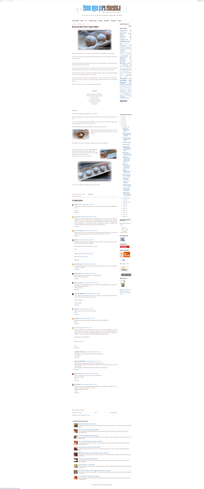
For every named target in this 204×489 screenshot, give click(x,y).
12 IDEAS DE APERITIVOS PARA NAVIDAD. (88, 435)
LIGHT (86, 20)
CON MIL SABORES (79, 293)
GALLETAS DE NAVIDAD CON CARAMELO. (126, 189)
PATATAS (127, 72)
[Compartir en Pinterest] (92, 194)
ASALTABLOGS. (123, 32)
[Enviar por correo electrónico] (88, 194)
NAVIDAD (82, 20)
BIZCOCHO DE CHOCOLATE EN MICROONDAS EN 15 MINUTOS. (93, 453)
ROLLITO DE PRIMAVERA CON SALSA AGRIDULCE (90, 441)
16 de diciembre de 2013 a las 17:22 (93, 361)
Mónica (76, 240)
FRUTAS (122, 59)
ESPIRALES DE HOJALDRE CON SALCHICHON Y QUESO (126, 148)
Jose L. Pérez (78, 216)
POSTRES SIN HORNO (75, 20)
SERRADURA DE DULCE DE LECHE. (87, 424)
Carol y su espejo (78, 230)
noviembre (125, 198)
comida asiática (128, 46)
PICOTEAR (126, 76)
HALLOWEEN (100, 20)
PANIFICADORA (126, 71)
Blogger (110, 484)
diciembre (125, 127)
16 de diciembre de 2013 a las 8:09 (86, 240)
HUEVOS (122, 66)
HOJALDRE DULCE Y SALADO (125, 64)
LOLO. (121, 67)
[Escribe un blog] (89, 194)
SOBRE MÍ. (119, 20)
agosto (124, 204)
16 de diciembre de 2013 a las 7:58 (90, 230)
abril (124, 212)
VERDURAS (123, 98)
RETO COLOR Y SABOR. (125, 88)
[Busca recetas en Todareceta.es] (124, 263)
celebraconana (78, 273)
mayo (124, 210)
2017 (122, 117)
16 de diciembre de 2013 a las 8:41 (89, 264)
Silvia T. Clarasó (78, 373)
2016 (122, 119)
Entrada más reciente (76, 412)
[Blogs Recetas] (125, 225)
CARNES (122, 38)
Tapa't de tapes (78, 264)
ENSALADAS (125, 55)
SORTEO (128, 95)
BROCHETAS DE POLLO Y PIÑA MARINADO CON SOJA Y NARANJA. (94, 470)
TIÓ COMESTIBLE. (126, 142)
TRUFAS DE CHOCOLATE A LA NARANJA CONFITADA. (126, 166)
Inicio (95, 412)
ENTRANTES (123, 57)
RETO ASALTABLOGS (125, 87)
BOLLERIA (123, 36)
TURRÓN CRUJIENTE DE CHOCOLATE (126, 171)
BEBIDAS (122, 33)
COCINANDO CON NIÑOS (93, 20)
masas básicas (127, 68)
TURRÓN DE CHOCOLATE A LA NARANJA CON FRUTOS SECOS (126, 159)
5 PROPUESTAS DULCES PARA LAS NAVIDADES (126, 194)
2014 (122, 123)
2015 (122, 121)
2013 (122, 125)
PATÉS (121, 74)
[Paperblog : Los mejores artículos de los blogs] (122, 260)
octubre (124, 200)
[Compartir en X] (90, 194)
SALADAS (122, 90)
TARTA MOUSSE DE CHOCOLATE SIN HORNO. (89, 447)
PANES (129, 69)
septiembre (125, 202)
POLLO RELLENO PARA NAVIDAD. (126, 175)
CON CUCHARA (126, 48)
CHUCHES (127, 43)
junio (124, 208)
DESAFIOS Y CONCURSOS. (125, 54)
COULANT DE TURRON (125, 182)
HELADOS (122, 61)
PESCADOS (128, 75)
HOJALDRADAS (126, 144)
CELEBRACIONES (113, 20)
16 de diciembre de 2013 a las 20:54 (90, 373)
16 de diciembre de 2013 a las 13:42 (87, 318)
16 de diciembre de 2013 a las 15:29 (92, 352)
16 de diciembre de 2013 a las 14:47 (83, 327)
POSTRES (123, 78)
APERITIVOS (123, 30)
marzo (124, 214)
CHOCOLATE (125, 41)
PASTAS (121, 72)
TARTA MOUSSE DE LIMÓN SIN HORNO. (88, 459)
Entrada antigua (113, 412)
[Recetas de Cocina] (124, 233)
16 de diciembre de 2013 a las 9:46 (90, 282)
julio (124, 206)
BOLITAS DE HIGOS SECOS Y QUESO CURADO (126, 154)
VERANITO (122, 96)
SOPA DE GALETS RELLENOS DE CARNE (126, 139)
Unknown (77, 318)
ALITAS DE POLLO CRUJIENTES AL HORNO (88, 476)
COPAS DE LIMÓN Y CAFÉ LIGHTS (126, 185)
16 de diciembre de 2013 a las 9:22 (88, 273)
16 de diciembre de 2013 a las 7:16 (88, 216)
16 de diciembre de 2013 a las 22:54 (89, 384)
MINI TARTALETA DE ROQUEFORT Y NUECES (126, 135)
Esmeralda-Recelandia (80, 361)
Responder (77, 212)
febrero (124, 216)
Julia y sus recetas (79, 283)
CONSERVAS (123, 49)
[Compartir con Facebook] (91, 194)
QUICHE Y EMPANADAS (125, 84)
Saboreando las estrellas (82, 256)
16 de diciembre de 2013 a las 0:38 (85, 204)
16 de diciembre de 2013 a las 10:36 (92, 293)
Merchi (76, 204)
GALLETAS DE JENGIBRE (125, 178)
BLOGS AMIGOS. (106, 20)
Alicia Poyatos (78, 384)
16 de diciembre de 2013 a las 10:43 (85, 309)
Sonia (76, 309)
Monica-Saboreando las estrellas (86, 253)
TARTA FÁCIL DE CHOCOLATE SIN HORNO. (88, 429)
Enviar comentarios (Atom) (84, 415)
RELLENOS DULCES (126, 86)
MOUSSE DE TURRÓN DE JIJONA (125, 130)
